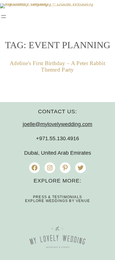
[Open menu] (3, 16)
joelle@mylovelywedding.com (57, 124)
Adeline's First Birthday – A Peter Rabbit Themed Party (57, 66)
